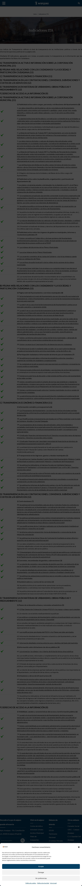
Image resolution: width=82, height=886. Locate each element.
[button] (79, 847)
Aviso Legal (53, 883)
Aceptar (41, 866)
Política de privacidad (43, 883)
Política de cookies (31, 883)
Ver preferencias (41, 878)
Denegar (41, 872)
